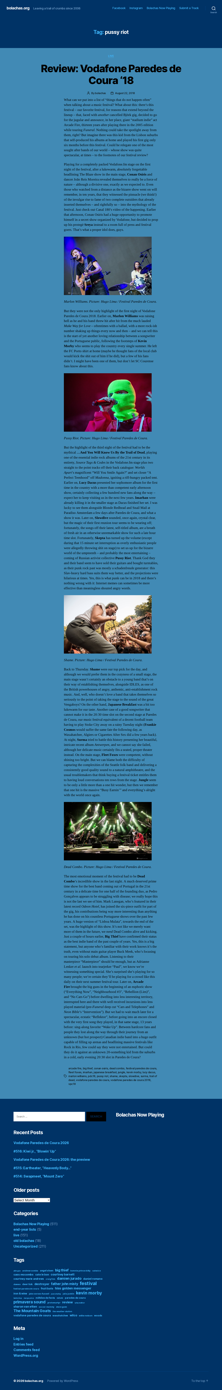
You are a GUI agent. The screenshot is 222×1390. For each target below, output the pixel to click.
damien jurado (69, 1278)
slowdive (134, 1076)
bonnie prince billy (80, 1270)
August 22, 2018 (125, 93)
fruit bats (47, 1288)
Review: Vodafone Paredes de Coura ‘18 (111, 74)
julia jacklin (68, 1294)
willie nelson (85, 1315)
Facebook (118, 8)
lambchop (17, 1298)
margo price (29, 1298)
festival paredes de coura (141, 1068)
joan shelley (56, 1294)
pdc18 (91, 1076)
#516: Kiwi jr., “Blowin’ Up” (34, 1151)
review (67, 1302)
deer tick (27, 1284)
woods (98, 1315)
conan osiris (101, 1068)
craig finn (50, 1279)
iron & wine (20, 1293)
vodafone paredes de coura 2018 (130, 1080)
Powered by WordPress (62, 1381)
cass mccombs (23, 1274)
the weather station (62, 1311)
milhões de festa (45, 1297)
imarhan (87, 1072)
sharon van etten (25, 1306)
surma (144, 1076)
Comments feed (26, 1350)
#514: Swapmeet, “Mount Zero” (38, 1176)
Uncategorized (25, 1246)
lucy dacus (149, 1072)
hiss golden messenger (73, 1288)
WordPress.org (25, 1356)
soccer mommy (46, 1307)
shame (114, 1076)
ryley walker (80, 1303)
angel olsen (46, 1270)
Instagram (136, 8)
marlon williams (77, 1076)
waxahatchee (60, 1315)
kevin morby (134, 1072)
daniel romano (93, 1278)
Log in (18, 1339)
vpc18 (72, 1084)
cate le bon (42, 1274)
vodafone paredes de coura (92, 1080)
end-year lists (24, 1229)
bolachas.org (18, 8)
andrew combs (30, 1270)
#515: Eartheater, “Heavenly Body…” (42, 1168)
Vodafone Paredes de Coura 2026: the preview (51, 1160)
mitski (60, 1298)
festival (88, 1283)
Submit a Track (189, 8)
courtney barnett (62, 1274)
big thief (88, 1068)
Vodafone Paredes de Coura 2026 (41, 1143)
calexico (96, 1270)
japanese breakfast (105, 1072)
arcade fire (74, 1068)
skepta (123, 1076)
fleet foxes (74, 1072)
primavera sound (29, 1301)
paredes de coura (75, 1297)
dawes (17, 1284)
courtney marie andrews (28, 1278)
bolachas (100, 93)
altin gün (17, 1271)
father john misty (64, 1284)
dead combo (116, 1068)
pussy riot (102, 1076)
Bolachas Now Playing (161, 8)
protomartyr (53, 1302)
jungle (121, 1072)
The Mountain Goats (32, 1310)
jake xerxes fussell (39, 1293)
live (111, 56)
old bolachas (23, 1241)
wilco (73, 1315)
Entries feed (23, 1344)
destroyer (41, 1284)
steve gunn (61, 1307)
